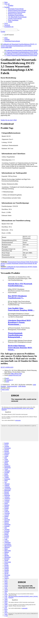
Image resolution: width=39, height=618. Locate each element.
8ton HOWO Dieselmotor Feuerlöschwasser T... (17, 297)
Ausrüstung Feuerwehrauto (16, 15)
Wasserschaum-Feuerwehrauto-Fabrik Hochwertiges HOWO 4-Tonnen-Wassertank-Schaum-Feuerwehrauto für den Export (19, 263)
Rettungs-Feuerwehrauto (15, 13)
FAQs (6, 23)
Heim (6, 2)
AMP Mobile (22, 386)
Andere (10, 22)
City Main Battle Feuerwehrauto (17, 17)
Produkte (7, 7)
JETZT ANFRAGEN (7, 367)
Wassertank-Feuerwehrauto (16, 8)
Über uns (7, 4)
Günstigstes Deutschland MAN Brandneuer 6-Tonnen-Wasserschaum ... (19, 322)
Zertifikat (10, 5)
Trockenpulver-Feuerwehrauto (16, 12)
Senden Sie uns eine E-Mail (9, 120)
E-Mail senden (5, 389)
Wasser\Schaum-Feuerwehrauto (17, 10)
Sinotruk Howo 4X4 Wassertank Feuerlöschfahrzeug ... (20, 285)
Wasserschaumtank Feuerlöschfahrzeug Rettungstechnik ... (15, 335)
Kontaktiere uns (8, 26)
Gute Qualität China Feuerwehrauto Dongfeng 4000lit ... (21, 309)
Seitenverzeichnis (12, 386)
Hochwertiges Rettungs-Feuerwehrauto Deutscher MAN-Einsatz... (20, 348)
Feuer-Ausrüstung (13, 20)
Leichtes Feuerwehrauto (15, 18)
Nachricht (7, 25)
